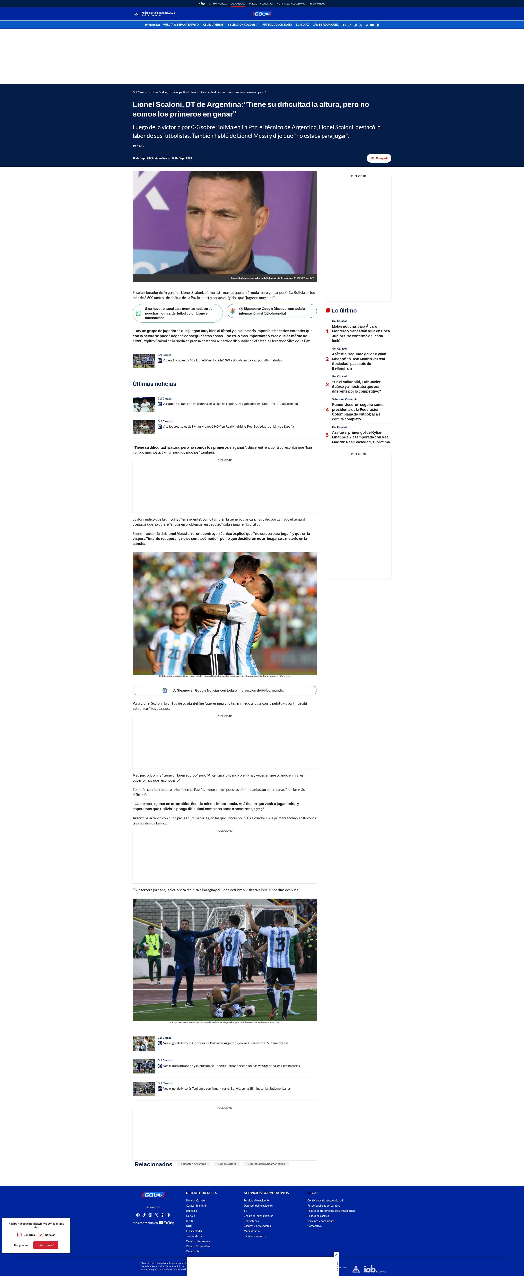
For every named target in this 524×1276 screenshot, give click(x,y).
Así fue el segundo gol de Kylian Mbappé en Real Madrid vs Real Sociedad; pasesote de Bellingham (359, 361)
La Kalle (190, 1215)
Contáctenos (251, 1220)
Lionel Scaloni (227, 1163)
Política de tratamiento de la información (331, 1210)
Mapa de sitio (252, 1231)
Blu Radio (191, 1210)
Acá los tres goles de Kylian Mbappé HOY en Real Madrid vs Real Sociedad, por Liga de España (228, 426)
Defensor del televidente (258, 1205)
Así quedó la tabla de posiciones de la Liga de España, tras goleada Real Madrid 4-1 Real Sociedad (230, 403)
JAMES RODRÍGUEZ (326, 24)
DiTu (189, 1226)
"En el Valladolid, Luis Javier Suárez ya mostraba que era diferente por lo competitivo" (356, 386)
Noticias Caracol (195, 1200)
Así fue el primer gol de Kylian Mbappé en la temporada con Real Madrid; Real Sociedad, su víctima (361, 437)
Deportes (29, 1234)
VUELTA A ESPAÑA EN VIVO (181, 24)
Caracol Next (194, 1251)
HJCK (189, 1220)
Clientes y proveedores (257, 1226)
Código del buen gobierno (258, 1215)
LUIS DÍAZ (302, 24)
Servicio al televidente (257, 1200)
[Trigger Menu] (136, 14)
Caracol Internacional (198, 1241)
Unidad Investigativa (261, 4)
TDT (246, 1210)
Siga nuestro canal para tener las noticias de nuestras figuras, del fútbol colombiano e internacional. (178, 313)
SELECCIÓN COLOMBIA (243, 24)
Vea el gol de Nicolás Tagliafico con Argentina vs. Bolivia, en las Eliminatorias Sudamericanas (227, 1088)
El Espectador (194, 1231)
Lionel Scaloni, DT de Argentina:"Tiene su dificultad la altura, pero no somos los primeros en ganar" (208, 92)
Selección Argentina (193, 1163)
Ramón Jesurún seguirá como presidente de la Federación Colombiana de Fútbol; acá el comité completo (358, 411)
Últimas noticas (218, 4)
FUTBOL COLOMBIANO (277, 24)
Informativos (317, 4)
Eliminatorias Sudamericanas (266, 1163)
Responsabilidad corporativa (323, 1205)
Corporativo (314, 1226)
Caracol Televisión (196, 1205)
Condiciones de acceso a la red (325, 1200)
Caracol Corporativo (198, 1246)
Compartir (382, 158)
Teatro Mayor (194, 1236)
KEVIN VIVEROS (213, 24)
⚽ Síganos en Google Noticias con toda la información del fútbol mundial (228, 690)
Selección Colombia (344, 399)
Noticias (50, 1234)
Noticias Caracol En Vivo (291, 4)
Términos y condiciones (320, 1220)
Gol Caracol (238, 4)
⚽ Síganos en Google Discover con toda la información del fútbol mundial (272, 311)
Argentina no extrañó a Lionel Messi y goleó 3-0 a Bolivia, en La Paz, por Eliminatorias (222, 360)
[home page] (202, 3)
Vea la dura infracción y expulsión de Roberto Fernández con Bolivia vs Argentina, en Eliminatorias (231, 1066)
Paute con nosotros (255, 1236)
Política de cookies (318, 1215)
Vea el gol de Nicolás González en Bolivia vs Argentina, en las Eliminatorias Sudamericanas (225, 1043)
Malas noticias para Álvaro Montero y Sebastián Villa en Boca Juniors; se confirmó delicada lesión (361, 333)
